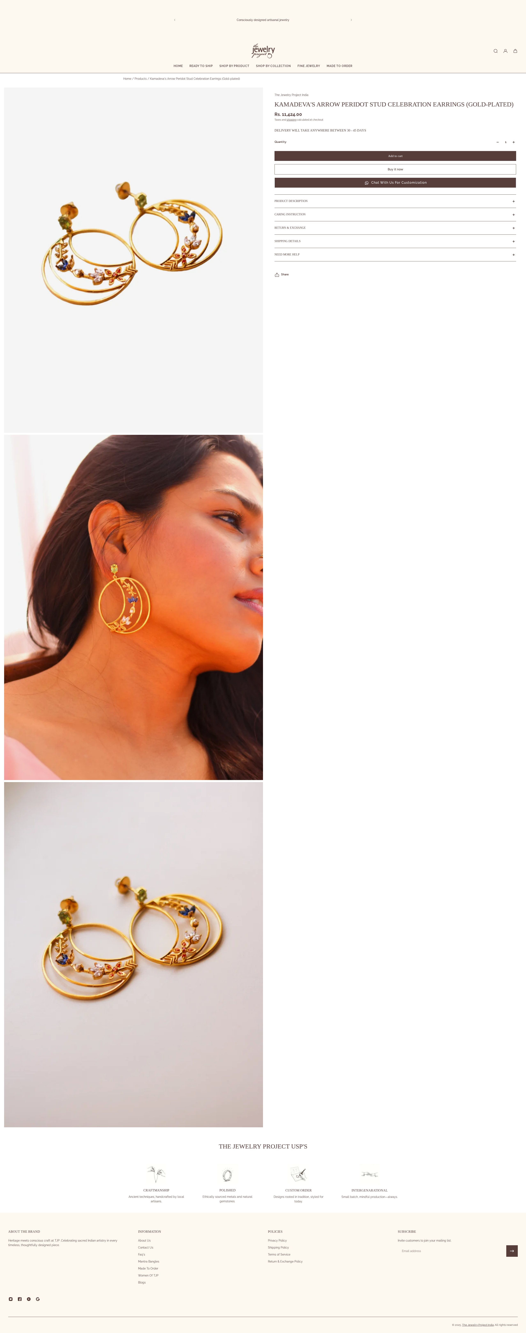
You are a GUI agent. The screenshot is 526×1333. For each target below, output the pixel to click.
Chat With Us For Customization (399, 183)
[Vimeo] (37, 1299)
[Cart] (515, 50)
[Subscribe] (512, 1251)
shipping (291, 120)
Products (141, 78)
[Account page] (505, 50)
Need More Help (287, 254)
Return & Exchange (290, 228)
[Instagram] (10, 1299)
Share (285, 274)
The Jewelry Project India (291, 95)
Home (127, 78)
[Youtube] (28, 1299)
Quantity (280, 142)
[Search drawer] (496, 50)
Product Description (291, 201)
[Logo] (263, 51)
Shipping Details (288, 241)
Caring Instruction (290, 214)
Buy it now (395, 169)
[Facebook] (19, 1299)
